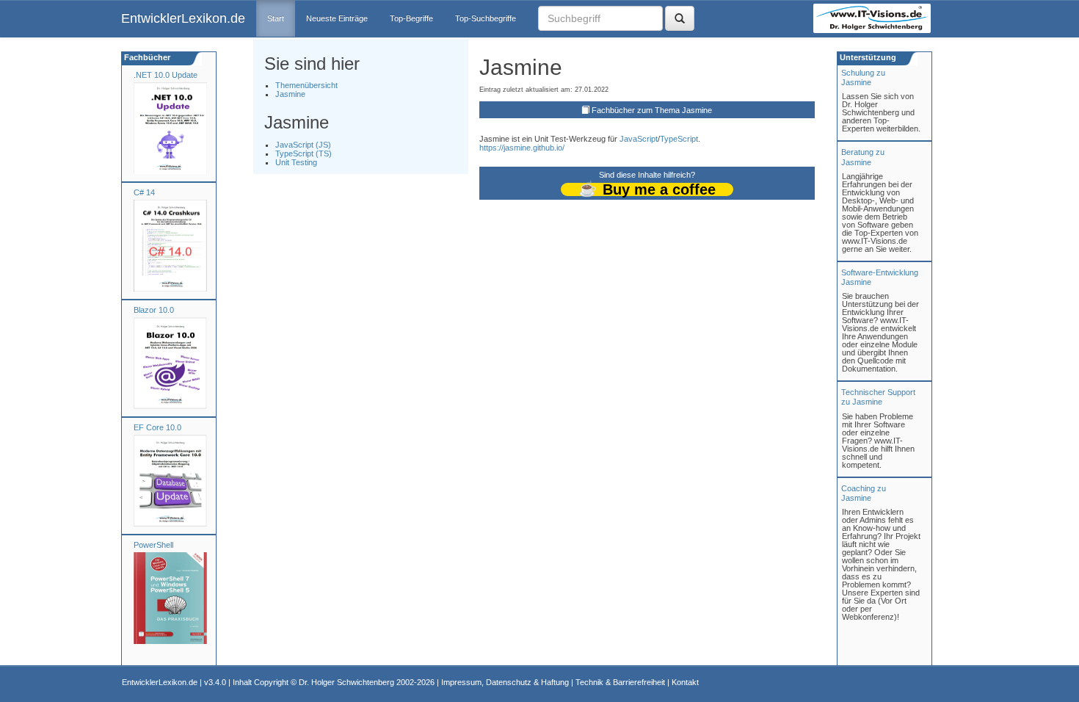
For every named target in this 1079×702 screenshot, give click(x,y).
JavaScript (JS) (303, 144)
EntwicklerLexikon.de (183, 18)
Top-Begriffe (411, 18)
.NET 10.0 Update (165, 74)
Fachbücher (146, 57)
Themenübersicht (306, 85)
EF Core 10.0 (157, 427)
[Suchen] (679, 18)
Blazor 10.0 (154, 309)
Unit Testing (296, 162)
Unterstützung (867, 57)
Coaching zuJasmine (863, 493)
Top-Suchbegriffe (485, 18)
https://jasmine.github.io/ (521, 147)
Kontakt (685, 682)
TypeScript (679, 138)
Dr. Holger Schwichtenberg (346, 682)
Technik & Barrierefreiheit (620, 682)
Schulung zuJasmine (863, 77)
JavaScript (639, 138)
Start (275, 18)
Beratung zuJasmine (862, 157)
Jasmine (290, 94)
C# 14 (144, 192)
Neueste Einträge (337, 18)
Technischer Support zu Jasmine (878, 397)
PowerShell (153, 544)
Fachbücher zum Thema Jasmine (652, 110)
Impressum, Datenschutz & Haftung (505, 682)
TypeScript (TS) (303, 153)
